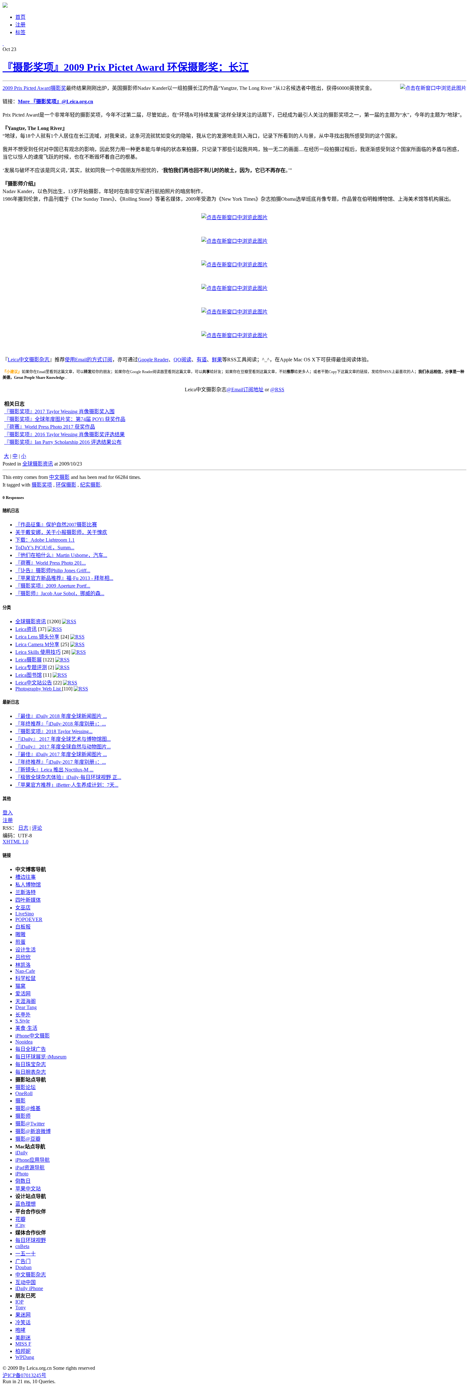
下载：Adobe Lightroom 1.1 (45, 540)
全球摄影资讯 (37, 463)
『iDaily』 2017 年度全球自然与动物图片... (63, 746)
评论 (37, 828)
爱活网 (23, 993)
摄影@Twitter (30, 1123)
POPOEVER (28, 919)
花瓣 (20, 1219)
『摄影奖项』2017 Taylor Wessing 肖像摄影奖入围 (59, 411)
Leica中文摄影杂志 (28, 359)
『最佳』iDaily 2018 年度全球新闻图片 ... (61, 716)
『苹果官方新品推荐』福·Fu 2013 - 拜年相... (64, 578)
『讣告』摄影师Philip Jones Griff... (52, 570)
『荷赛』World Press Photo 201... (50, 563)
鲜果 (217, 359)
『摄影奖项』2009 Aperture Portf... (52, 586)
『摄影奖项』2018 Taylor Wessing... (54, 731)
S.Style (22, 1020)
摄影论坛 (25, 1087)
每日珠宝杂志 (30, 1064)
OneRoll (24, 1093)
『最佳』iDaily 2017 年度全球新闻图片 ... (61, 754)
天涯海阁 (25, 1001)
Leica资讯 (26, 629)
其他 (7, 798)
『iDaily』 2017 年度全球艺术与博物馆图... (63, 739)
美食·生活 (26, 1028)
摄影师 (23, 1116)
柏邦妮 (23, 1351)
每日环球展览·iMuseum (40, 1056)
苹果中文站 (28, 1188)
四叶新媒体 (28, 900)
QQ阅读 (182, 359)
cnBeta (22, 1246)
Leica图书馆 (28, 675)
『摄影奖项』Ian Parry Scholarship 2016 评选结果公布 (63, 442)
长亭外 (23, 1014)
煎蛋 (20, 942)
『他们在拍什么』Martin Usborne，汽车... (61, 555)
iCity (20, 1225)
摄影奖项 (42, 485)
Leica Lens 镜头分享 (37, 636)
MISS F (23, 1344)
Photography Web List (38, 688)
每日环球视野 (30, 1240)
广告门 (23, 1261)
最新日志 (11, 702)
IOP (19, 1301)
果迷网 (23, 1315)
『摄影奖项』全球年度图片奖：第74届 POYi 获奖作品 (64, 419)
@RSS (277, 389)
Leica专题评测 (31, 667)
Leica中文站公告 (33, 682)
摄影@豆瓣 (28, 1139)
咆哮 (20, 1330)
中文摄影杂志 (30, 1274)
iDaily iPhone (29, 1288)
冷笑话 (23, 1322)
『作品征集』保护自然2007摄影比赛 (56, 524)
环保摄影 (66, 485)
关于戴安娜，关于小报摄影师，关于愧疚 (61, 532)
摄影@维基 (28, 1108)
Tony (20, 1307)
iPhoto (21, 1173)
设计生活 (25, 949)
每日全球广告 (30, 1049)
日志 (23, 828)
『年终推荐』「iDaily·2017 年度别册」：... (60, 762)
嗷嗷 (20, 934)
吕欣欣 (23, 957)
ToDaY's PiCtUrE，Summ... (44, 547)
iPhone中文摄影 (32, 1035)
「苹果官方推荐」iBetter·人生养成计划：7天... (66, 785)
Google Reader (153, 359)
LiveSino (24, 913)
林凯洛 (23, 965)
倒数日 (23, 1181)
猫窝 (20, 986)
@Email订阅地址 (245, 389)
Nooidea (24, 1041)
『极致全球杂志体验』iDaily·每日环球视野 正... (68, 777)
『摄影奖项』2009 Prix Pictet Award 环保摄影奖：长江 (126, 67)
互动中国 (25, 1282)
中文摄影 (59, 477)
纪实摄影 (90, 485)
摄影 (20, 1100)
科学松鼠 (25, 978)
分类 (7, 607)
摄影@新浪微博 (33, 1131)
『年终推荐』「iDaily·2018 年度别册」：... (60, 723)
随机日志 (11, 510)
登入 (8, 812)
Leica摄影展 (28, 659)
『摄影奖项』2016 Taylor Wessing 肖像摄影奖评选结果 (64, 434)
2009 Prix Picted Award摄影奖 (34, 88)
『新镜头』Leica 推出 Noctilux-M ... (54, 769)
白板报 (23, 926)
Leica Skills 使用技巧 (38, 652)
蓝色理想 (25, 1204)
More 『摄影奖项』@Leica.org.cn (55, 101)
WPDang (24, 1357)
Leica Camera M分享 (37, 644)
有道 (202, 359)
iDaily (21, 1152)
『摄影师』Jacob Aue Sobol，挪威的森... (59, 593)
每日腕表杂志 (30, 1072)
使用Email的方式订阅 (88, 359)
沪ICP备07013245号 (24, 1375)
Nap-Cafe (25, 971)
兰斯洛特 (25, 892)
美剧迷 (23, 1337)
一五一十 (25, 1253)
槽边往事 (25, 877)
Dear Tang (26, 1007)
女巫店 (23, 907)
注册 (8, 820)
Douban (23, 1267)
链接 (7, 855)
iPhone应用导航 (32, 1160)
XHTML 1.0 (15, 841)
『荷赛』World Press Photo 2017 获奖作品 (49, 427)
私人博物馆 (28, 884)
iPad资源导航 (30, 1167)
